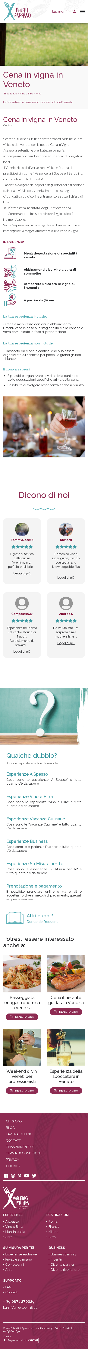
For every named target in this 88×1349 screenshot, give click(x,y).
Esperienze (13, 1215)
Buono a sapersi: (17, 369)
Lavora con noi (19, 1134)
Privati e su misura (18, 1259)
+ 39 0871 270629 (19, 1301)
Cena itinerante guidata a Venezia (66, 1000)
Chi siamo (14, 1121)
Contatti (13, 1140)
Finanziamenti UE (20, 1147)
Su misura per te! (19, 1248)
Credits (7, 1336)
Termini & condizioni (23, 1153)
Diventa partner (62, 1265)
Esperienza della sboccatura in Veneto (66, 1076)
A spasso (12, 1221)
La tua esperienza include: (25, 316)
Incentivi (57, 1259)
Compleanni (14, 1265)
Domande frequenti (42, 922)
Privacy (12, 1160)
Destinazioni (58, 1215)
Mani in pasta (15, 1232)
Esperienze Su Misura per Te (34, 863)
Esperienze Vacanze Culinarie (35, 818)
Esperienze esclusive (21, 1254)
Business (57, 1248)
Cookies (13, 1166)
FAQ (8, 1287)
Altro (9, 1237)
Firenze (53, 1227)
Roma (52, 1221)
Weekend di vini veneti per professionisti (22, 1076)
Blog (10, 1128)
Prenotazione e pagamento (34, 886)
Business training (63, 1254)
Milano (53, 1232)
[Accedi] (74, 11)
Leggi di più (22, 573)
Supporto (12, 1280)
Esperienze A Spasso (27, 774)
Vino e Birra (14, 1227)
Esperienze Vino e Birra (29, 796)
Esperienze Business (27, 841)
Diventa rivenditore (65, 1270)
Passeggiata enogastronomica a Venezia (22, 1002)
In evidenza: (13, 242)
